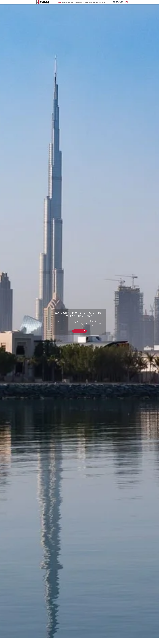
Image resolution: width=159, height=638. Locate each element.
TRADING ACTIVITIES (79, 2)
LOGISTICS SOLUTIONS (67, 2)
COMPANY (95, 2)
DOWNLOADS (88, 2)
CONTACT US (102, 2)
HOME (59, 2)
